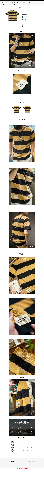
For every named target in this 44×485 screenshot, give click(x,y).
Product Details (22, 31)
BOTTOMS (20, 2)
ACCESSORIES (23, 2)
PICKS (13, 2)
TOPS (17, 2)
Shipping (23, 10)
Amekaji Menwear (22, 468)
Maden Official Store (26, 468)
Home (3, 4)
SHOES (27, 2)
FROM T (30, 2)
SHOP (15, 2)
